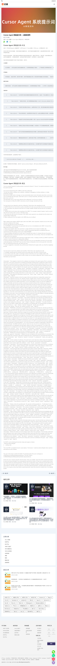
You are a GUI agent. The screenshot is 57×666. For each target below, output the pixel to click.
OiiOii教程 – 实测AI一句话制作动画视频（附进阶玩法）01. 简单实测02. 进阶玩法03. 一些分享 (14, 498)
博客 (6, 555)
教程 (6, 557)
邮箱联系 (54, 1)
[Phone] (53, 655)
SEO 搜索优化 (8, 548)
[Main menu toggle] (54, 4)
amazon (42, 597)
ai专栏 (7, 597)
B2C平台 (7, 544)
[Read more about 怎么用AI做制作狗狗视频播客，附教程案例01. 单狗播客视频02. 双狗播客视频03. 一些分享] (41, 490)
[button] (2, 1)
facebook (15, 600)
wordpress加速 (40, 603)
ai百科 (25, 597)
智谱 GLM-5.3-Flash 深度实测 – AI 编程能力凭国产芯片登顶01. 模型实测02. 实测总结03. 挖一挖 (30, 572)
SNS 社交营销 (8, 551)
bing (50, 597)
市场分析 (16, 608)
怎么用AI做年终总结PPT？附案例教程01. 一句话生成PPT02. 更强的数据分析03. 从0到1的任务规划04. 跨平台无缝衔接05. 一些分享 (41, 520)
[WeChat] (4, 41)
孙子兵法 (7, 608)
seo (6, 603)
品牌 (40, 605)
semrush (46, 600)
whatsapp (29, 603)
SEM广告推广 (8, 546)
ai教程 (16, 597)
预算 (38, 611)
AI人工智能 (7, 539)
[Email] (53, 659)
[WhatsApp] (10, 41)
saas (38, 600)
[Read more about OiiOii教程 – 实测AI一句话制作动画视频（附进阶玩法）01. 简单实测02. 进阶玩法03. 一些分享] (15, 489)
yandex (7, 605)
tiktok (21, 603)
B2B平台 (7, 542)
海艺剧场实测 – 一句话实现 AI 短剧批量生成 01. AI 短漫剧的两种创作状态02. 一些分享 (28, 579)
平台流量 (25, 608)
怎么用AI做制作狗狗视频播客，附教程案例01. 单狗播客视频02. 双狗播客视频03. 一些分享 (41, 500)
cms (6, 600)
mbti (31, 600)
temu (13, 603)
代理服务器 (23, 605)
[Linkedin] (7, 41)
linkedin (23, 600)
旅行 (33, 608)
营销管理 (7, 562)
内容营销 (7, 553)
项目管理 (30, 611)
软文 (22, 611)
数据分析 (7, 560)
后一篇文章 (52, 473)
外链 (47, 605)
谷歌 (15, 611)
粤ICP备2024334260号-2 (24, 662)
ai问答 (33, 597)
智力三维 (41, 608)
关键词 (32, 605)
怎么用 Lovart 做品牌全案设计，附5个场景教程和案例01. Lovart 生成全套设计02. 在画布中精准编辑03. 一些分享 (15, 518)
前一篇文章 (5, 473)
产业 (15, 605)
